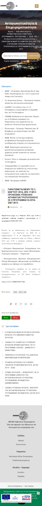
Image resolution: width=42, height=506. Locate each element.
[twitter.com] (10, 304)
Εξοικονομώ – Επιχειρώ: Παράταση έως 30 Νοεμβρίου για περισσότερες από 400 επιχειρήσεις (21, 131)
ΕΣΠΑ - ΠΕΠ (33, 36)
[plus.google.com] (26, 304)
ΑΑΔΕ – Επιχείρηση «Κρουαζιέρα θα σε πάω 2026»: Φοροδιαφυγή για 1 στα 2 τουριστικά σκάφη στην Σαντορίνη (22, 93)
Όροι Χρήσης (29, 486)
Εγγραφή (21, 476)
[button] (38, 493)
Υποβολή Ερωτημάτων (21, 460)
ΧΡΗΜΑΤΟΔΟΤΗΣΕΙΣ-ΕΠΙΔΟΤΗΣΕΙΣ (19, 34)
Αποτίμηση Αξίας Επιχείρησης (21, 456)
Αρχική (10, 31)
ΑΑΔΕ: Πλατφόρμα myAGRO (15, 181)
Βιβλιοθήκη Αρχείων (23, 31)
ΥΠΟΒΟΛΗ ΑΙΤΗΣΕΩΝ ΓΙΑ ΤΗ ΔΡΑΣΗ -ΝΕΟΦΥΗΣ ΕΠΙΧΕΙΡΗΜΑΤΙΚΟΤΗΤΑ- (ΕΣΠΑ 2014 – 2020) (21, 365)
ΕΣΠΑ (15, 292)
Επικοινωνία (21, 444)
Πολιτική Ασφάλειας (15, 486)
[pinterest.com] (21, 304)
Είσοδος (21, 472)
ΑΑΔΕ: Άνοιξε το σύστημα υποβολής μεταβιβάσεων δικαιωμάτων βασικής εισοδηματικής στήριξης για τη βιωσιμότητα (22, 140)
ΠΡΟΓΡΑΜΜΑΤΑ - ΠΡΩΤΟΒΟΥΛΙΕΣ (14, 36)
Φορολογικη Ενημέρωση (29, 61)
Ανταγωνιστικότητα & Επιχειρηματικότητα (19, 39)
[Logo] (21, 416)
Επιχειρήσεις (21, 63)
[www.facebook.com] (15, 304)
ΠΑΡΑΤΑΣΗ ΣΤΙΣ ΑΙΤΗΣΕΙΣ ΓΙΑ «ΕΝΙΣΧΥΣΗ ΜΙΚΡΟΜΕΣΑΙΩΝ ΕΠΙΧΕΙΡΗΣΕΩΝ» (21, 356)
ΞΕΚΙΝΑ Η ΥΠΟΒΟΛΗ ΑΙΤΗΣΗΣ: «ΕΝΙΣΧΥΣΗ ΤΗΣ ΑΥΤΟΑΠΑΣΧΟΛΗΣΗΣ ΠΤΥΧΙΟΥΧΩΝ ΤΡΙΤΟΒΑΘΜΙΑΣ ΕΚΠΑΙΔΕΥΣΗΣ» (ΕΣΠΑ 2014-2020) (22, 392)
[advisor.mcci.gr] (31, 304)
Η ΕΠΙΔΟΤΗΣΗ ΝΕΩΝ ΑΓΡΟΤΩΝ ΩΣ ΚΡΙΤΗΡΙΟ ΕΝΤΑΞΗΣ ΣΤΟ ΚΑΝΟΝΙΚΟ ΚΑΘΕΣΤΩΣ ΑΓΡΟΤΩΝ (22, 335)
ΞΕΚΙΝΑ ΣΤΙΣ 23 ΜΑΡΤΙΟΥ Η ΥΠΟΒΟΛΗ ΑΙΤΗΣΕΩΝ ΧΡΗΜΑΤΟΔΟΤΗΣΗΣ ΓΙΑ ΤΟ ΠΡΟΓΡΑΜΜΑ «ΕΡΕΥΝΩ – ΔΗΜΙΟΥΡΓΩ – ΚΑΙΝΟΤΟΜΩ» (20, 346)
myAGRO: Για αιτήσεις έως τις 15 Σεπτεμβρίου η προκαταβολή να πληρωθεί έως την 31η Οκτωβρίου (21, 109)
